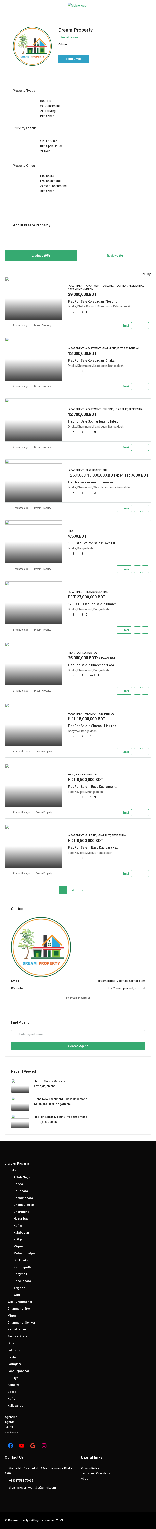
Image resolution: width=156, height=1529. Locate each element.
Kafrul (18, 1225)
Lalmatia (14, 1350)
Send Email (74, 59)
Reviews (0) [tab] (115, 255)
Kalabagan (21, 1232)
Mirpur (18, 1246)
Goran (12, 1343)
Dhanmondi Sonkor (21, 1322)
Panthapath (22, 1267)
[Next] (92, 890)
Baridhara (21, 1191)
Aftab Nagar (23, 1177)
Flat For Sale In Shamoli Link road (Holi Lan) (100, 726)
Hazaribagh (22, 1219)
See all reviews (70, 37)
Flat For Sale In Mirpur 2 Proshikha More (60, 1116)
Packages (11, 1432)
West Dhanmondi (20, 1302)
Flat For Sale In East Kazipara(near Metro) (99, 787)
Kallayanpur (16, 1405)
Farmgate (15, 1364)
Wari (17, 1295)
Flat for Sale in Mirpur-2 (49, 1081)
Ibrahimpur (16, 1357)
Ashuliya (14, 1385)
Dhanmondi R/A (19, 1309)
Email (126, 325)
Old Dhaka (21, 1260)
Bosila (12, 1392)
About (85, 1478)
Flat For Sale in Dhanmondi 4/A (91, 665)
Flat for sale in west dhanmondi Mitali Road (100, 482)
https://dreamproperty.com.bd (125, 988)
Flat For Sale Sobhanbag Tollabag (93, 421)
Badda (18, 1184)
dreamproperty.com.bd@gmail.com (121, 981)
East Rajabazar (18, 1371)
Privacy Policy (90, 1468)
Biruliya (13, 1378)
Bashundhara (23, 1198)
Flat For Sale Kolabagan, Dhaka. (91, 360)
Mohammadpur (25, 1253)
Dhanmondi (22, 1212)
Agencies (11, 1417)
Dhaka (12, 1170)
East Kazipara (17, 1336)
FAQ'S (9, 1427)
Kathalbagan (17, 1329)
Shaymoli (20, 1274)
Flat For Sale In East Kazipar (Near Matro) (99, 848)
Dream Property (42, 325)
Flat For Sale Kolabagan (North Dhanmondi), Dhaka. (106, 301)
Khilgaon (20, 1239)
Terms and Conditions (96, 1473)
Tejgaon (19, 1288)
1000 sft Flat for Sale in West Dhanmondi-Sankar (104, 543)
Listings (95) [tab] (41, 255)
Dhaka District (24, 1205)
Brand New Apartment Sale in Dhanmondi (61, 1099)
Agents (10, 1422)
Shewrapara (22, 1281)
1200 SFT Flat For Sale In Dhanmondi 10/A (99, 604)
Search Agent (78, 1046)
